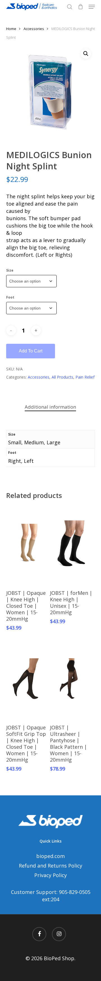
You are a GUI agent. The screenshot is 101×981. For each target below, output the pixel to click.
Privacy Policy (50, 875)
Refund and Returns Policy (50, 865)
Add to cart (30, 351)
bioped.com (50, 856)
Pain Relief (85, 377)
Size (9, 270)
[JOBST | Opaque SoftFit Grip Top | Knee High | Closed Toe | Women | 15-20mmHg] (27, 679)
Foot (10, 297)
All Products (62, 377)
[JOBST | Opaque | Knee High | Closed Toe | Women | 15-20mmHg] (27, 545)
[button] (92, 7)
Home (11, 28)
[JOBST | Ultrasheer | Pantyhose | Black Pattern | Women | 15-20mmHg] (71, 679)
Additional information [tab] (50, 407)
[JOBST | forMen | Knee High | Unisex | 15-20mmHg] (71, 545)
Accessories (34, 28)
